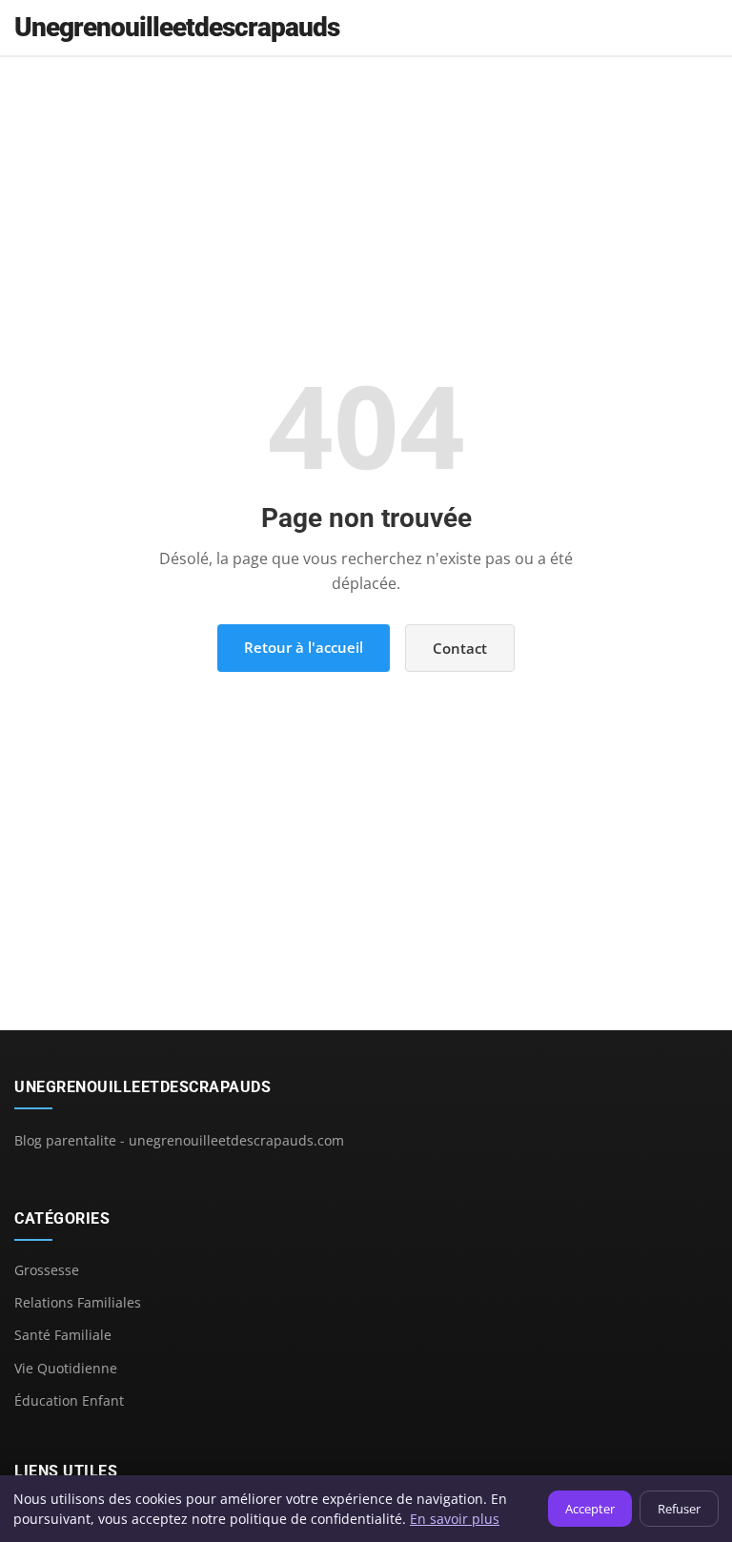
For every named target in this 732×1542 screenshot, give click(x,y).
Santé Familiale (63, 1335)
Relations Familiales (77, 1302)
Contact (460, 648)
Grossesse (46, 1270)
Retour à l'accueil (303, 647)
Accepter (590, 1508)
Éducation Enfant (69, 1400)
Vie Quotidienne (65, 1368)
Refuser (679, 1508)
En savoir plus (454, 1519)
